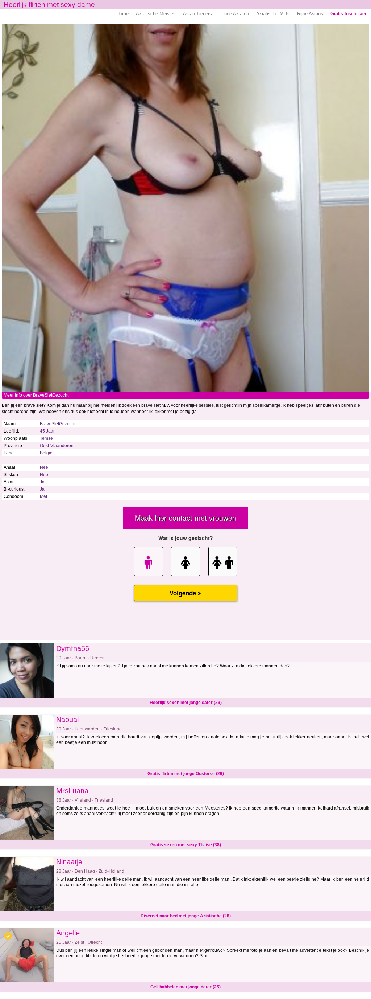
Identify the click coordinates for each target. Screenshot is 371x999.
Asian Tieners (197, 13)
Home (122, 13)
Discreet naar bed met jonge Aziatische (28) (186, 915)
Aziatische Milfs (273, 13)
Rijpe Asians (310, 13)
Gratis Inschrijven (348, 13)
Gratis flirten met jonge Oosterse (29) (185, 773)
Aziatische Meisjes (156, 13)
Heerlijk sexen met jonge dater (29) (186, 702)
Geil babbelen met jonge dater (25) (185, 987)
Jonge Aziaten (234, 13)
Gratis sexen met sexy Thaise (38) (185, 844)
